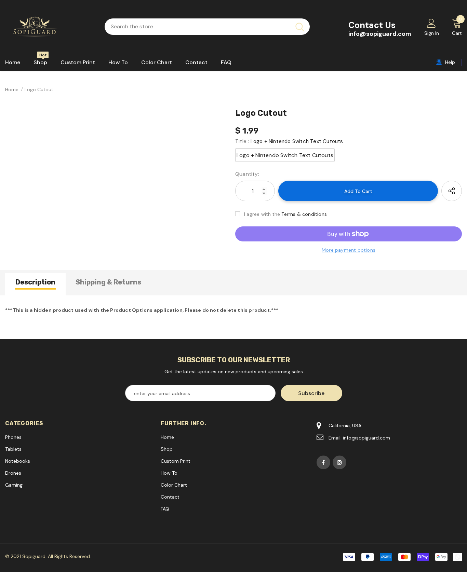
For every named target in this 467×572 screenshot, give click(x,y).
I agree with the (262, 214)
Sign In (431, 33)
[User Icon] (431, 23)
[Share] (451, 191)
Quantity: (247, 174)
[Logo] (49, 26)
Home (11, 89)
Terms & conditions (304, 214)
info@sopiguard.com (379, 34)
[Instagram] (339, 462)
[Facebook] (323, 462)
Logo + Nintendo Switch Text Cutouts (285, 155)
